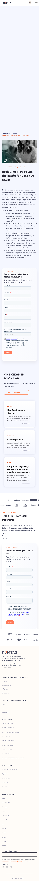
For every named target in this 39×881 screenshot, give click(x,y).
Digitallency (5, 774)
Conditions (5, 861)
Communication (6, 693)
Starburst (4, 828)
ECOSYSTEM (7, 765)
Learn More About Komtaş (15, 677)
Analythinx (5, 782)
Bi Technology (6, 778)
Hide (3, 708)
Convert (4, 704)
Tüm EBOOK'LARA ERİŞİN (16, 392)
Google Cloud (6, 815)
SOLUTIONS (7, 719)
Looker (4, 811)
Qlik (3, 824)
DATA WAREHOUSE (7, 723)
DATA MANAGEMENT (8, 728)
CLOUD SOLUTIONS (7, 749)
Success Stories (6, 685)
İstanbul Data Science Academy (10, 769)
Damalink (4, 787)
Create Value (5, 712)
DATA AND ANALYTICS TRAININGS (11, 732)
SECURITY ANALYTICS (8, 745)
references (5, 689)
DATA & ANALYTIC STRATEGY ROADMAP (13, 758)
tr (30, 2)
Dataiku (4, 837)
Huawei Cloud (6, 802)
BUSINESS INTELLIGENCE (9, 740)
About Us (4, 681)
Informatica (5, 820)
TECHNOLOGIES (9, 794)
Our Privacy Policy (16, 861)
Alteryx (4, 845)
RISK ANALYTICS (6, 753)
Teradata (4, 807)
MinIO (3, 798)
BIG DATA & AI (6, 736)
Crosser (4, 841)
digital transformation (14, 700)
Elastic (4, 833)
